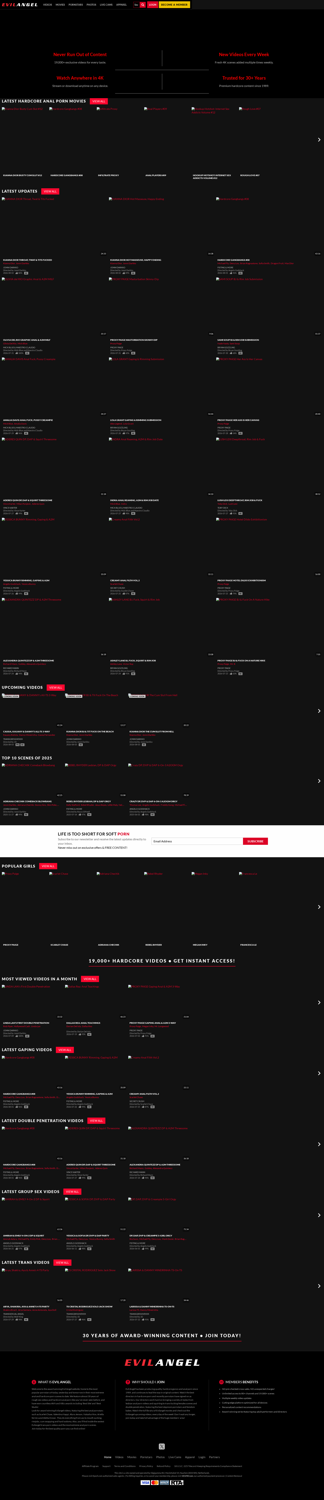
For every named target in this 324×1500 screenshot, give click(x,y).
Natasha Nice (89, 1414)
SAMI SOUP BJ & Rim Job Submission (238, 340)
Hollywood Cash (22, 1026)
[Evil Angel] (20, 4)
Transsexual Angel (13, 1314)
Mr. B (232, 664)
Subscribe (255, 841)
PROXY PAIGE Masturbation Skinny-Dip (134, 340)
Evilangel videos (63, 1410)
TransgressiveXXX (13, 739)
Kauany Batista (10, 735)
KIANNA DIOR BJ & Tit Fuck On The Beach (90, 731)
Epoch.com (97, 1476)
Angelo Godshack (11, 584)
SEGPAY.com (187, 1476)
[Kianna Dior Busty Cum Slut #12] (25, 139)
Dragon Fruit (277, 263)
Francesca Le (248, 945)
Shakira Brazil (10, 1310)
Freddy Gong (167, 805)
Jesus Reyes (100, 805)
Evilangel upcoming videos (139, 1414)
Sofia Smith (264, 263)
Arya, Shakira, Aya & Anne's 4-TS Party (26, 1306)
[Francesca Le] (262, 907)
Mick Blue (22, 343)
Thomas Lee (135, 805)
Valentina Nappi (61, 1414)
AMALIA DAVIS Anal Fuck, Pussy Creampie (28, 420)
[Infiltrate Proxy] (120, 139)
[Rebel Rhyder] (167, 907)
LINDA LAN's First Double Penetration (26, 1023)
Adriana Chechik (25, 805)
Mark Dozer (168, 1239)
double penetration (135, 1407)
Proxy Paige (116, 343)
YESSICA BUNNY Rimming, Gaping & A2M (26, 580)
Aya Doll (52, 1310)
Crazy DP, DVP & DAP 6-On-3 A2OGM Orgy (153, 801)
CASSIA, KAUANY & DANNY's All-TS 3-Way (26, 731)
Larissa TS (134, 1310)
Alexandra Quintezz (36, 664)
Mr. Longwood (161, 1026)
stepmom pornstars (172, 1407)
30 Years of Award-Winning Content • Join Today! (162, 1335)
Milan (60, 805)
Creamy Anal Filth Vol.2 (125, 580)
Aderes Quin (38, 504)
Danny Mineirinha (28, 735)
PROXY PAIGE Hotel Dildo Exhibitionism (242, 580)
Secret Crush (117, 588)
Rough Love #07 (250, 175)
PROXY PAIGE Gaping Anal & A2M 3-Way (153, 1023)
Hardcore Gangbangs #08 (67, 175)
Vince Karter (9, 504)
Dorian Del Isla (73, 1026)
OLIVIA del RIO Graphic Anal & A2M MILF (26, 340)
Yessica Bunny (29, 584)
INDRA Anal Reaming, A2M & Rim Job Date (134, 500)
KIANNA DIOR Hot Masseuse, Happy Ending (135, 260)
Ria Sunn (134, 1239)
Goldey (21, 664)
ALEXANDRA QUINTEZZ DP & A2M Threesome (28, 660)
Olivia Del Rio (9, 343)
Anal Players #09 (156, 175)
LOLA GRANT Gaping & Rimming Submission (135, 420)
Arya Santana (24, 1310)
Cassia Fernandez (46, 735)
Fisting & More (225, 267)
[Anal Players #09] (167, 139)
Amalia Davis (20, 423)
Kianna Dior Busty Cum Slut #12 (22, 175)
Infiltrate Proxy (108, 175)
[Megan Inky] (215, 907)
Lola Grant (128, 423)
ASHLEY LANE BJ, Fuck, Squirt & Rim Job (133, 660)
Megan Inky (200, 945)
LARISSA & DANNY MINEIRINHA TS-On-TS (152, 1306)
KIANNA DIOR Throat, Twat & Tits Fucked (27, 260)
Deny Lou (234, 263)
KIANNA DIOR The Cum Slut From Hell (152, 731)
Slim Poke (51, 805)
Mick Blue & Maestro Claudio (19, 347)
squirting (158, 1403)
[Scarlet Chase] (72, 907)
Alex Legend (116, 423)
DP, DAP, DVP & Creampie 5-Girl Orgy (151, 1235)
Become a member (174, 4)
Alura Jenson (76, 1414)
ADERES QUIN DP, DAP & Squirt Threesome (27, 500)
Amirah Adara (10, 1239)
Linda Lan (35, 1026)
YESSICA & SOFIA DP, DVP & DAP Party (87, 1235)
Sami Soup (235, 343)
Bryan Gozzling (226, 347)
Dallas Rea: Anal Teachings (83, 1023)
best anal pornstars (94, 1410)
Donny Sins (40, 805)
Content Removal (234, 1476)
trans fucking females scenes (179, 1403)
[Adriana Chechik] (120, 907)
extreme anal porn (80, 1425)
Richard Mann (10, 664)
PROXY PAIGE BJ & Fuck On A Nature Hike (241, 660)
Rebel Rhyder (87, 805)
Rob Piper (8, 1026)
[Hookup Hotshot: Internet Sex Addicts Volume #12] (215, 139)
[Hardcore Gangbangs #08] (72, 139)
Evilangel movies (164, 1410)
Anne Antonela (39, 1310)
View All (98, 101)
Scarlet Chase (116, 584)
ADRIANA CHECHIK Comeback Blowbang (27, 801)
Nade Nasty (223, 343)
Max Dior (289, 263)
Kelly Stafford (73, 805)
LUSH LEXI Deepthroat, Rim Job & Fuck (240, 500)
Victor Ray (128, 664)
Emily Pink (35, 1239)
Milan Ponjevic (23, 504)
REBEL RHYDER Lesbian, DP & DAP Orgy (88, 801)
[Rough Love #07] (262, 139)
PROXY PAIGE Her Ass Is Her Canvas (238, 420)
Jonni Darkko (22, 263)
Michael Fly (223, 263)
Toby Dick (222, 504)
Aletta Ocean (49, 1418)
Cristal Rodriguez (74, 1310)
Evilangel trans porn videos (45, 1425)
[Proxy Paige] (25, 907)
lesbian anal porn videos (137, 1403)
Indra (124, 504)
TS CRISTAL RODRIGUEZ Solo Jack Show (89, 1306)
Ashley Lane (116, 664)
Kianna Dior (9, 263)
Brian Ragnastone (249, 263)
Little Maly (113, 805)
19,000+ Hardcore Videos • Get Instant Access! (162, 960)
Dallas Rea (87, 1026)
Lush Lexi (232, 504)
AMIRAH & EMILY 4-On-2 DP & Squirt (23, 1235)
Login (152, 4)
